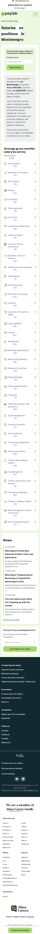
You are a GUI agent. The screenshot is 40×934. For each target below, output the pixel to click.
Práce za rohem (8, 840)
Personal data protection (11, 768)
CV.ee (5, 864)
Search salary (15, 67)
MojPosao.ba (25, 861)
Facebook (5, 734)
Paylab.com (25, 844)
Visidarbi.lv (6, 871)
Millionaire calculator (10, 674)
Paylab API (5, 718)
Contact (4, 730)
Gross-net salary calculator (13, 677)
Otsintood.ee (7, 875)
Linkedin (4, 738)
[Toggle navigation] (35, 14)
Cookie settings (8, 774)
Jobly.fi (5, 896)
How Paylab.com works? (11, 698)
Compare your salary (20, 930)
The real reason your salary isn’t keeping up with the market (18, 602)
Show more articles (11, 620)
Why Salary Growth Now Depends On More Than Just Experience (19, 554)
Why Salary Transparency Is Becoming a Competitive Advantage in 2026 (19, 578)
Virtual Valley (25, 871)
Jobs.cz (5, 823)
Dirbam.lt (6, 868)
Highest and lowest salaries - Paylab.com (18, 681)
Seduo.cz (24, 830)
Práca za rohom (8, 837)
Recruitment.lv (8, 882)
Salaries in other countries (12, 670)
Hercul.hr (24, 868)
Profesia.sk (7, 826)
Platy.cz (24, 837)
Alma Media (28, 790)
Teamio (23, 826)
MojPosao (24, 857)
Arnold (23, 823)
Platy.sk (24, 840)
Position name (12, 57)
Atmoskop (6, 844)
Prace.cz (6, 833)
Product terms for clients (12, 694)
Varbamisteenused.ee (10, 885)
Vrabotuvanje (25, 864)
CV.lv (4, 861)
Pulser (23, 875)
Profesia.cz (7, 830)
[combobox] (18, 61)
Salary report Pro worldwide (13, 714)
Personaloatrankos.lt (10, 878)
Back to (9, 21)
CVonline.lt (6, 857)
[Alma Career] (20, 909)
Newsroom (6, 742)
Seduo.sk (24, 833)
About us (5, 702)
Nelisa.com (6, 847)
